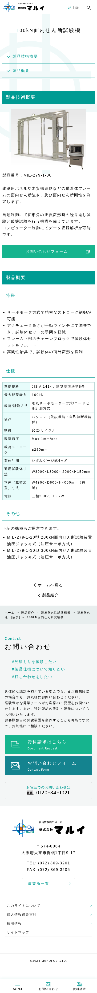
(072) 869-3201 (54, 863)
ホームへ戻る (50, 585)
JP (69, 7)
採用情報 (14, 923)
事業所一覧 (38, 884)
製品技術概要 (25, 56)
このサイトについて (23, 905)
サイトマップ (18, 932)
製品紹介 (50, 595)
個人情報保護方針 (22, 914)
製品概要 (20, 71)
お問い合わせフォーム (47, 251)
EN (77, 7)
